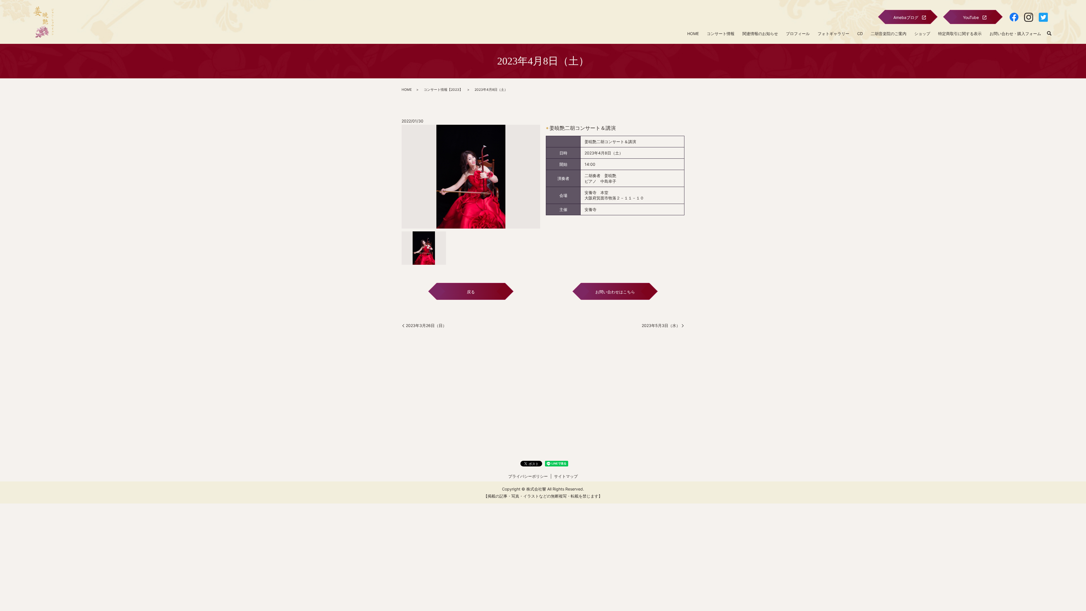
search (1049, 33)
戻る (471, 291)
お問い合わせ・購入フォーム (1015, 33)
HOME (693, 33)
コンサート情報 (720, 33)
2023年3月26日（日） (426, 325)
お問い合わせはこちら (615, 291)
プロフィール (798, 33)
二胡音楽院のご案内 (888, 33)
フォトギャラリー (833, 33)
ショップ (922, 33)
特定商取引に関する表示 (960, 33)
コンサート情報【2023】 (443, 89)
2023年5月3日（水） (661, 325)
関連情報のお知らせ (760, 33)
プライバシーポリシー (528, 476)
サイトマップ (566, 476)
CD (860, 33)
